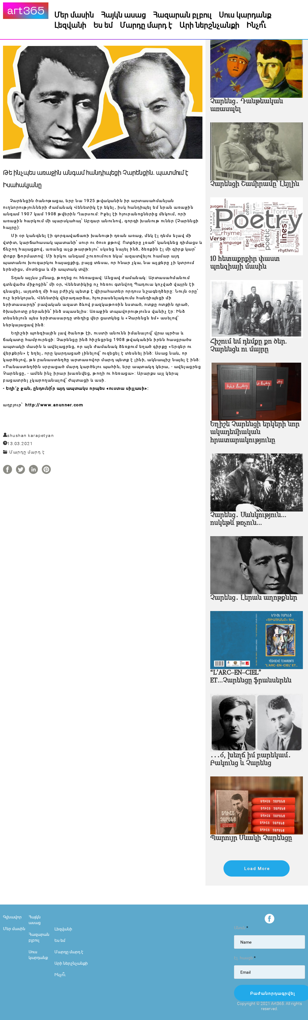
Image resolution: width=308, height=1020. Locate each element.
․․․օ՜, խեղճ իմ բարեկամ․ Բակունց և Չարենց (250, 759)
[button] (256, 868)
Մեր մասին (74, 14)
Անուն (241, 927)
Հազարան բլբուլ (182, 14)
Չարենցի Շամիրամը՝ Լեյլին (254, 184)
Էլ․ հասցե (245, 957)
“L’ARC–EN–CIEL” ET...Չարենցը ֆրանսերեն (250, 677)
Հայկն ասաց (123, 14)
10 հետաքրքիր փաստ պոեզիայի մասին (245, 263)
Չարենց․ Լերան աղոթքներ (253, 598)
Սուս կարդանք (245, 14)
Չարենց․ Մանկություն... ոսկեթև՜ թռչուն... (248, 519)
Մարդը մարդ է (146, 25)
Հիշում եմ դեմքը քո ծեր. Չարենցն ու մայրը (248, 346)
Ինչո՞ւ (256, 25)
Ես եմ (103, 25)
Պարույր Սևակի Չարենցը (251, 838)
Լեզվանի (70, 25)
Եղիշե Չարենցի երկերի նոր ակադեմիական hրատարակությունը (255, 432)
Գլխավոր (12, 917)
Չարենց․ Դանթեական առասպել (246, 105)
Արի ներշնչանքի (209, 25)
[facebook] (269, 918)
